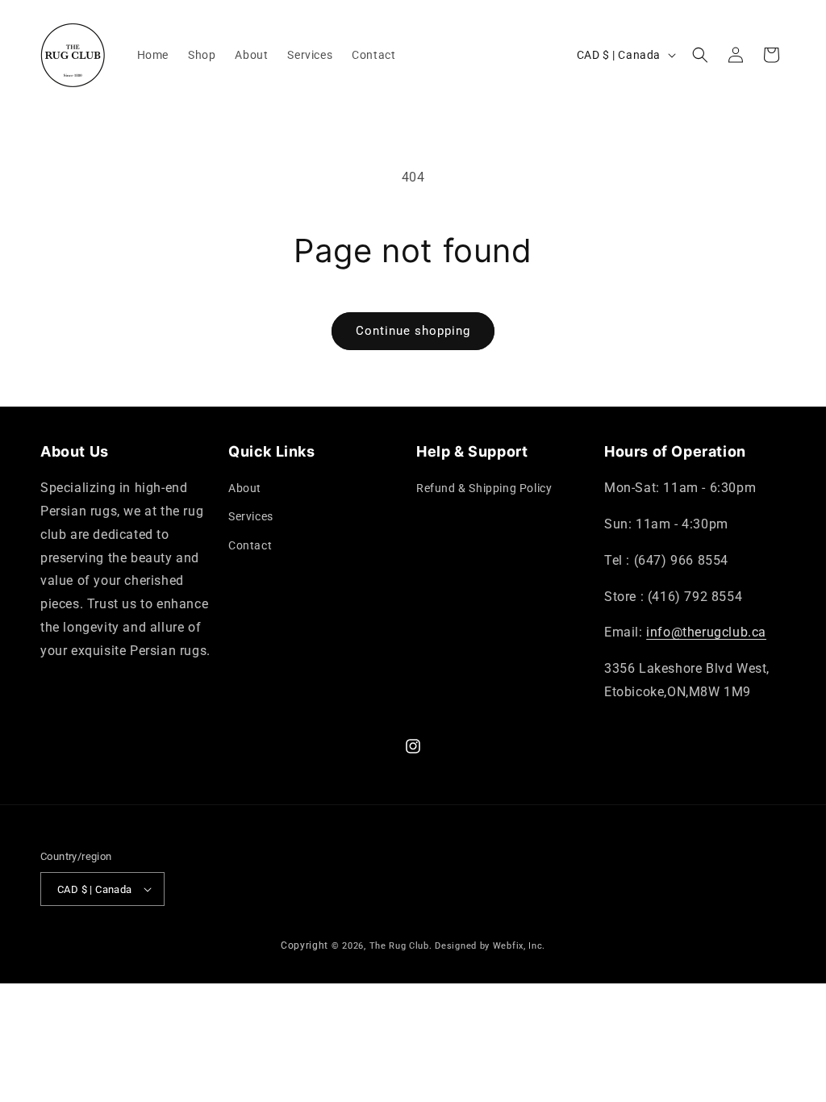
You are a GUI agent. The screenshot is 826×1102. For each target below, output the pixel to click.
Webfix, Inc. (519, 946)
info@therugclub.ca (706, 632)
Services (250, 516)
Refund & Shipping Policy (484, 488)
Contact (250, 545)
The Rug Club (399, 946)
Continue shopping (413, 331)
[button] (700, 55)
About (244, 488)
